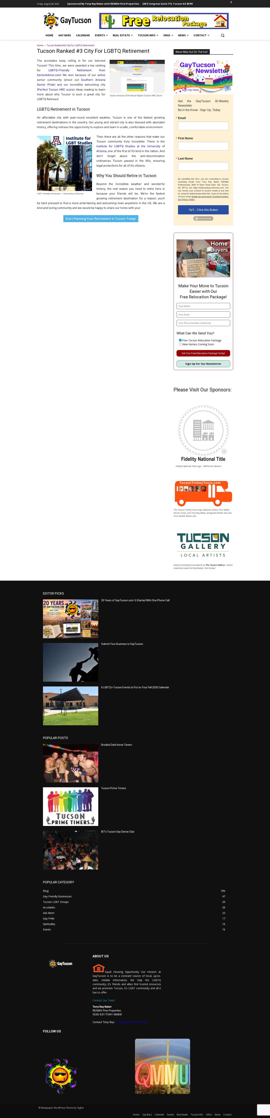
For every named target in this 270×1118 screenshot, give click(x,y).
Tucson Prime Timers (113, 788)
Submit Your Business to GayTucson (122, 643)
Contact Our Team (104, 1000)
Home (40, 45)
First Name (185, 138)
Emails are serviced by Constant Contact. (210, 196)
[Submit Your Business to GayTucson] (70, 662)
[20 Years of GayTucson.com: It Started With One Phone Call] (70, 618)
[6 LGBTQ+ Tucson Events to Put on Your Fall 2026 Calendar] (70, 705)
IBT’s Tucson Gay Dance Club (117, 831)
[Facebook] (231, 3)
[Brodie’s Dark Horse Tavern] (70, 763)
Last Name (185, 158)
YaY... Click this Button (203, 210)
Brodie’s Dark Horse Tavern (116, 744)
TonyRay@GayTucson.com (132, 1022)
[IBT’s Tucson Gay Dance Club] (70, 850)
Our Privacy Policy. (186, 199)
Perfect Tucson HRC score (56, 89)
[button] (222, 35)
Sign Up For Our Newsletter (203, 363)
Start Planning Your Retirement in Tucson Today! (101, 219)
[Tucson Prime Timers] (70, 806)
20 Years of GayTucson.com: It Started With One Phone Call (135, 600)
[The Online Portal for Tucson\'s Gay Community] (67, 21)
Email (182, 117)
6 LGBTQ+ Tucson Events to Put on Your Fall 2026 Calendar (135, 687)
